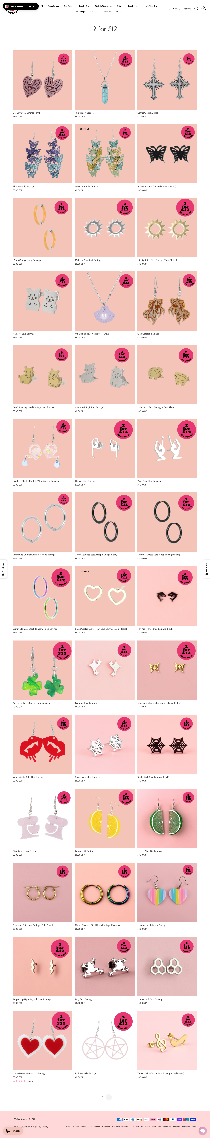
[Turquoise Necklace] (105, 80)
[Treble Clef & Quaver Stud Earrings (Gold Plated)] (167, 1040)
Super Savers (53, 6)
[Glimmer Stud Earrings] (105, 670)
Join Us (119, 11)
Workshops (80, 11)
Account (187, 9)
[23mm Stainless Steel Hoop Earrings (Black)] (167, 522)
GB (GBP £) (173, 9)
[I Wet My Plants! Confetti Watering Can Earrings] (42, 448)
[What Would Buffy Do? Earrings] (42, 744)
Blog (159, 1126)
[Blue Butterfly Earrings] (42, 153)
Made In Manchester (103, 6)
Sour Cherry (25, 1127)
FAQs (132, 1126)
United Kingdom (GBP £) (24, 1119)
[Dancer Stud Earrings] (105, 448)
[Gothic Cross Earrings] (167, 80)
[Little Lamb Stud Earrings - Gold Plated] (167, 374)
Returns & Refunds (120, 1126)
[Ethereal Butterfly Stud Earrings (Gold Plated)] (167, 670)
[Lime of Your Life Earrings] (167, 818)
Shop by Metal (133, 6)
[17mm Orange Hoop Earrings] (42, 227)
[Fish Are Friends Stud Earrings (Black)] (167, 596)
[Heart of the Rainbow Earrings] (167, 892)
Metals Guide (86, 1126)
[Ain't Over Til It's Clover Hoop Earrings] (42, 670)
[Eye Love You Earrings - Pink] (42, 80)
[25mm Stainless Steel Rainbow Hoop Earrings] (42, 596)
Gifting (119, 6)
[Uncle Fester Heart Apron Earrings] (42, 1040)
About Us (167, 1126)
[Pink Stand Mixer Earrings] (42, 818)
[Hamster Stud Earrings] (42, 301)
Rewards (176, 1126)
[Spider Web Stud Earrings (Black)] (167, 744)
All (42, 6)
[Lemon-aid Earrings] (105, 818)
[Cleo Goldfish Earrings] (167, 301)
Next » (109, 1097)
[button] (21, 6)
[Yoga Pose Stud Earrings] (167, 448)
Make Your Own (151, 6)
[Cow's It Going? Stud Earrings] (105, 374)
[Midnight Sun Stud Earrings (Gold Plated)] (167, 227)
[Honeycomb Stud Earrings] (167, 966)
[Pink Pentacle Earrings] (105, 1040)
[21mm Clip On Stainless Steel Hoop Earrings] (42, 522)
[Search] (196, 9)
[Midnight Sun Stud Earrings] (105, 227)
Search (76, 1126)
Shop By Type (84, 6)
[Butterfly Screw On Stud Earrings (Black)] (167, 153)
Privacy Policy (150, 1126)
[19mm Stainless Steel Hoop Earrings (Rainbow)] (105, 892)
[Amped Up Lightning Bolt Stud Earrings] (42, 966)
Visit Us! (93, 11)
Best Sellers (68, 6)
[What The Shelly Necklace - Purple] (105, 301)
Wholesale (107, 11)
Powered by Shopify (39, 1127)
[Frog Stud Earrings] (105, 966)
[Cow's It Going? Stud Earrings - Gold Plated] (42, 374)
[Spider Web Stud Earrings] (105, 744)
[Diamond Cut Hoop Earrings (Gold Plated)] (42, 892)
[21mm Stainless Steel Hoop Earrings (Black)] (105, 522)
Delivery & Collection (101, 1126)
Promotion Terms (189, 1126)
